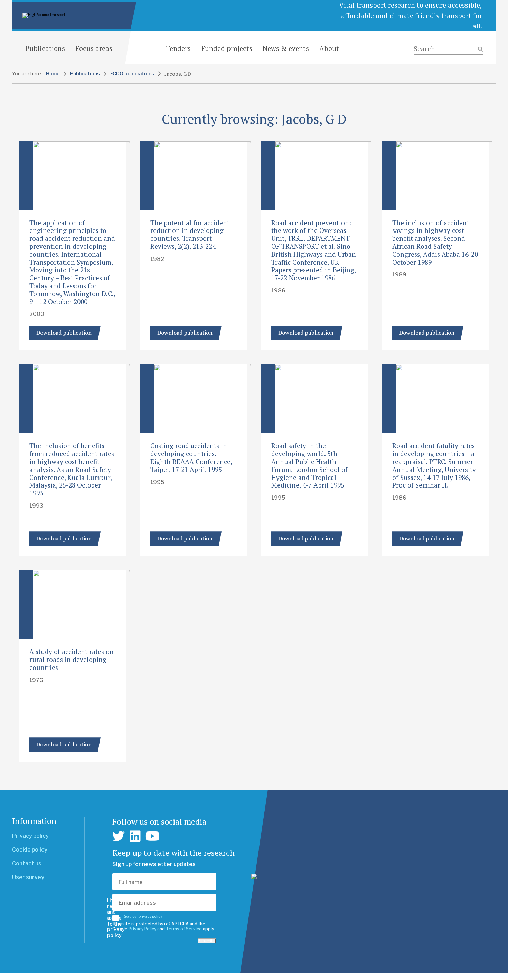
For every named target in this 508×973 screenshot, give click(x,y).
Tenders (178, 48)
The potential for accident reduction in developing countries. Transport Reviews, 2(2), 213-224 (189, 234)
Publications (45, 48)
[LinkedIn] (135, 836)
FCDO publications (132, 73)
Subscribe (206, 941)
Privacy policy (30, 836)
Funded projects (226, 48)
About (329, 48)
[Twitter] (118, 836)
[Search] (448, 49)
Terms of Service (184, 928)
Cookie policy (29, 849)
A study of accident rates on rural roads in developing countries (71, 659)
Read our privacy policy (142, 916)
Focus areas (93, 48)
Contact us (26, 863)
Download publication (64, 332)
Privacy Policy (142, 928)
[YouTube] (152, 836)
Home (53, 73)
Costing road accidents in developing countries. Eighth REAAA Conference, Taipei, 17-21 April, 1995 (191, 457)
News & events (286, 48)
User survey (28, 877)
